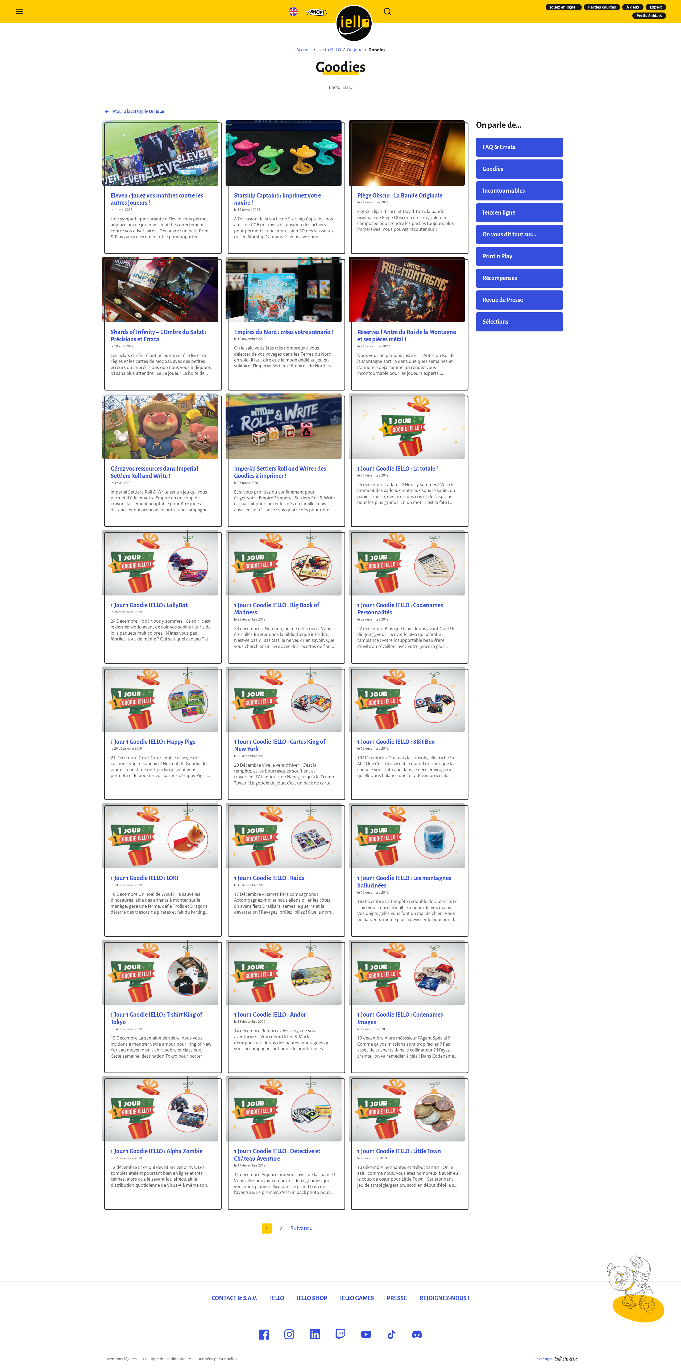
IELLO (277, 1298)
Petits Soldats (649, 15)
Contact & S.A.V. (234, 1298)
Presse (397, 1298)
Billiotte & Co (566, 1359)
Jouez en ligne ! (564, 7)
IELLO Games (357, 1298)
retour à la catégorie (137, 111)
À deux (632, 7)
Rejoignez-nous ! (444, 1298)
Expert (656, 7)
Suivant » (301, 1228)
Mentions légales (121, 1358)
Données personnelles (217, 1358)
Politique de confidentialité (167, 1358)
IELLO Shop (312, 1298)
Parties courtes (602, 7)
